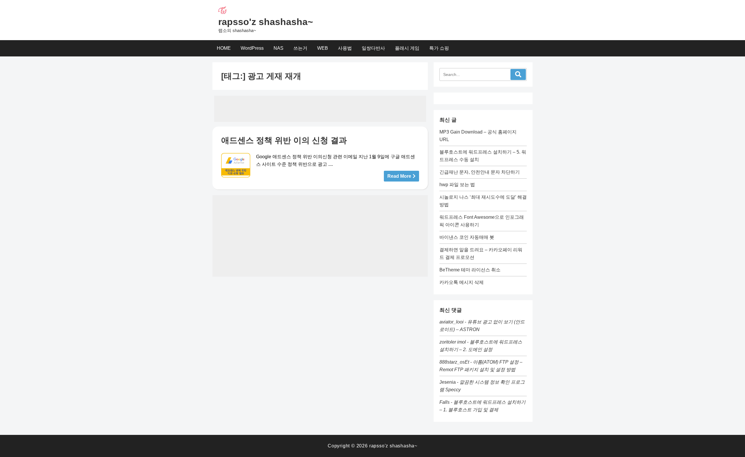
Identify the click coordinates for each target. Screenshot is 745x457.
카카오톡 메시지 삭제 (461, 282)
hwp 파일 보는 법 (457, 184)
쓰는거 (300, 48)
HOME (224, 48)
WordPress (252, 48)
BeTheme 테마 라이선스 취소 (470, 269)
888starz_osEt (454, 362)
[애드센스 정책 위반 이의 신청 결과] (235, 165)
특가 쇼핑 (439, 48)
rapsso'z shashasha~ (265, 22)
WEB (322, 48)
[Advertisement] (320, 109)
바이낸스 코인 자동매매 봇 (466, 237)
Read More (399, 176)
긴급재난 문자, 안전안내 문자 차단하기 (479, 172)
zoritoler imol (452, 341)
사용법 (345, 48)
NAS (278, 48)
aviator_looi (451, 321)
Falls (444, 402)
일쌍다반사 (373, 48)
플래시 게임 (407, 48)
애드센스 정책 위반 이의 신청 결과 (284, 140)
